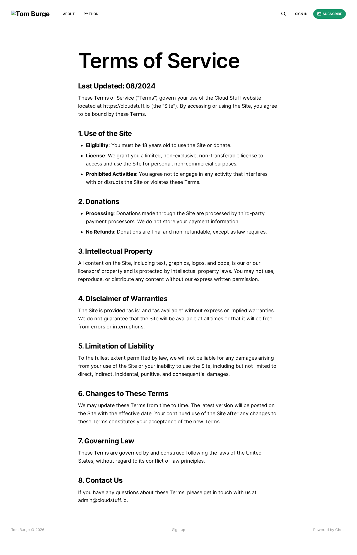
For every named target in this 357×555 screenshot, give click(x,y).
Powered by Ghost (329, 529)
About (69, 14)
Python (91, 14)
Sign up (178, 529)
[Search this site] (283, 14)
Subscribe (332, 14)
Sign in (301, 14)
